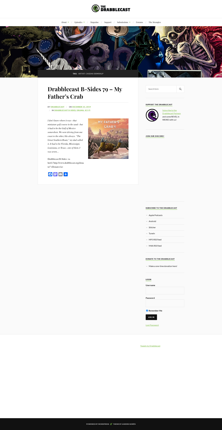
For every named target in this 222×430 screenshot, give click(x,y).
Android (152, 221)
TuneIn (152, 233)
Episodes (78, 22)
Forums (139, 22)
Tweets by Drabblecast (150, 346)
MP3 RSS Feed (155, 239)
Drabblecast (57, 107)
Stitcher (152, 227)
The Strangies (155, 22)
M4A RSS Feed (155, 245)
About (64, 22)
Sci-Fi (87, 110)
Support (107, 22)
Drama (80, 110)
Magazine (94, 22)
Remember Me (155, 310)
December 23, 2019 (81, 107)
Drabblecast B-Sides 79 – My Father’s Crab (85, 92)
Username (150, 285)
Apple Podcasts (156, 215)
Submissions (122, 22)
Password (150, 298)
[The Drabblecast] (111, 10)
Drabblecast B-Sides (65, 110)
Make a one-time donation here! (163, 266)
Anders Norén (129, 424)
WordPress (103, 424)
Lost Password (152, 325)
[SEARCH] (180, 89)
